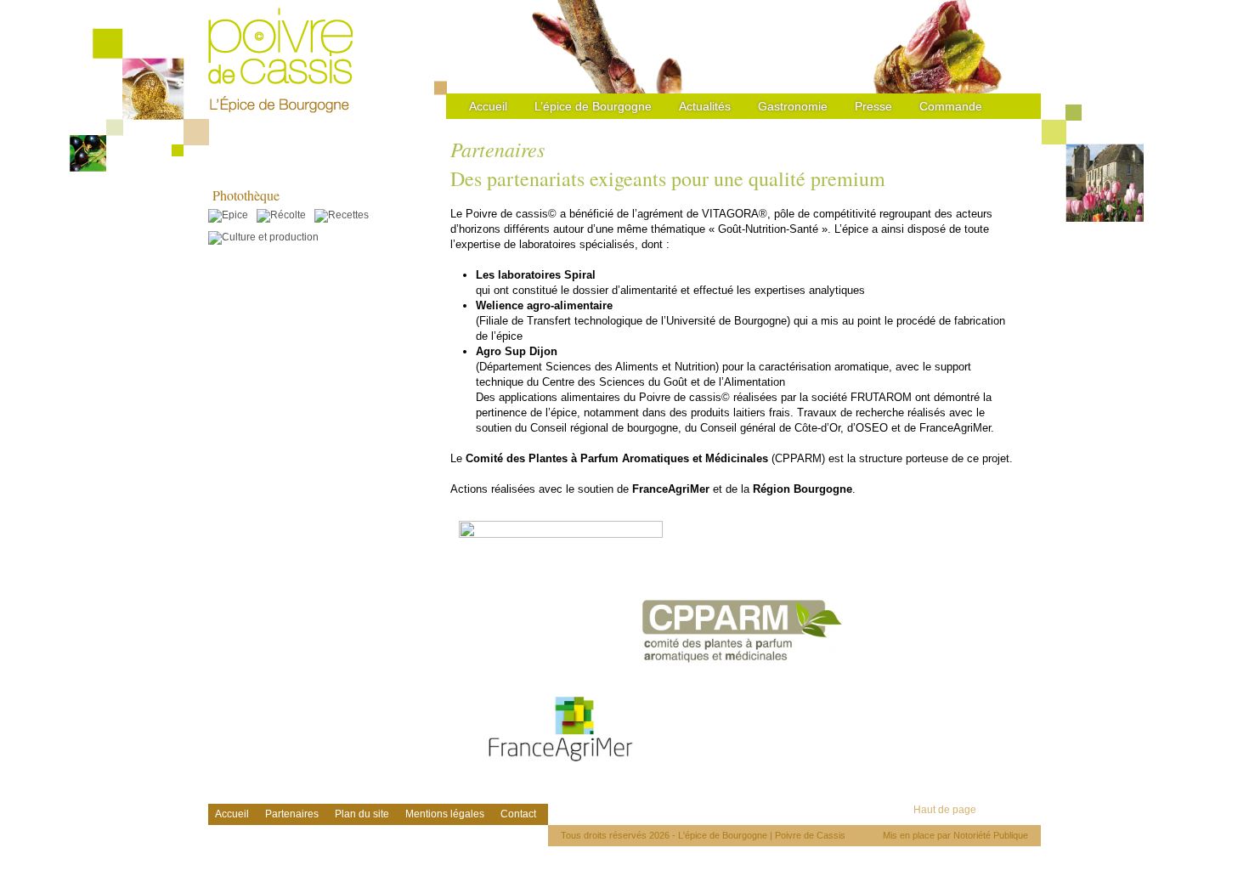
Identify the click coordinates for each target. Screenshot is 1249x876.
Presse (873, 106)
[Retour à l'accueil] (280, 60)
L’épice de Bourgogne (593, 106)
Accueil (488, 106)
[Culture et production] (267, 237)
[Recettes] (345, 215)
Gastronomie (793, 106)
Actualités (705, 106)
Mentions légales (444, 814)
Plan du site (362, 814)
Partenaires (292, 814)
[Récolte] (285, 215)
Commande (950, 106)
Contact (518, 814)
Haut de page (944, 810)
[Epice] (232, 215)
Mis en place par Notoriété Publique (955, 835)
